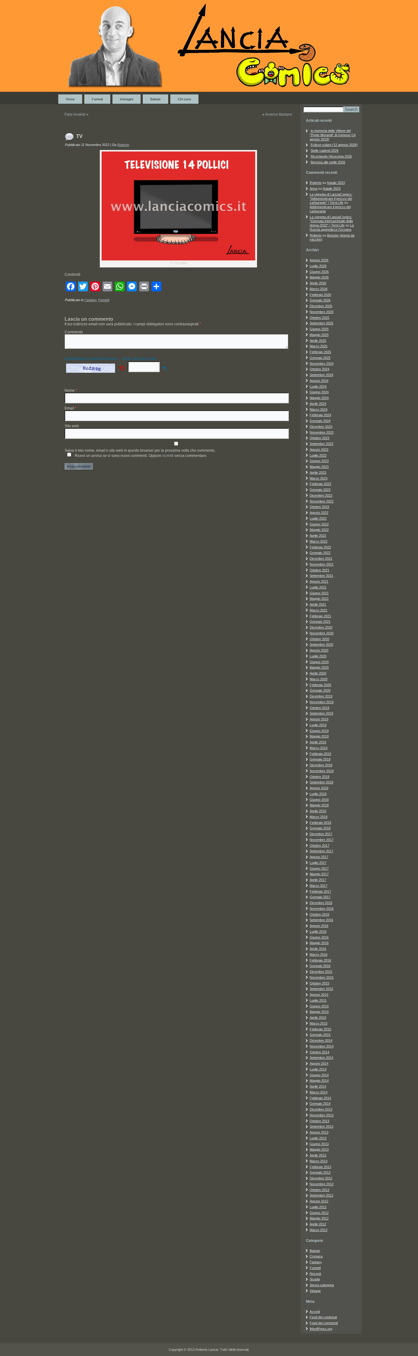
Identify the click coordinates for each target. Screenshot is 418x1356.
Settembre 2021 (321, 575)
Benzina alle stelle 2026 (328, 162)
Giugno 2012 (319, 1213)
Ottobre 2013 (319, 1121)
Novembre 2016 (322, 908)
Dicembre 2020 (321, 627)
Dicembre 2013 (321, 1109)
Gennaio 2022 (320, 553)
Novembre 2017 (322, 840)
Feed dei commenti (324, 1323)
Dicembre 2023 (321, 426)
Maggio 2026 (319, 277)
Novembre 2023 (322, 432)
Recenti (315, 1274)
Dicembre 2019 (321, 696)
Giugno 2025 (319, 329)
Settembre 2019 (321, 713)
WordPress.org (321, 1329)
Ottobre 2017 (319, 845)
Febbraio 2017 (320, 891)
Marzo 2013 (318, 1161)
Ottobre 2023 (319, 438)
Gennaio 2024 (320, 421)
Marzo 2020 (318, 679)
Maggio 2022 (319, 530)
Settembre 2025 (321, 323)
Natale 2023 (336, 183)
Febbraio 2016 (320, 960)
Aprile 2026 (318, 283)
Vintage (315, 1291)
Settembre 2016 (321, 920)
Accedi (315, 1311)
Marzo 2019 (318, 748)
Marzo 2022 (318, 541)
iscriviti (168, 456)
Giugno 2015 (319, 1006)
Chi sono (184, 99)
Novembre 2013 (322, 1115)
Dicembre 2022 (321, 495)
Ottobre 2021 (319, 570)
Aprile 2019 (318, 742)
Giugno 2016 (319, 937)
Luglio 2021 (318, 587)
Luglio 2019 (318, 725)
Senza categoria (322, 1285)
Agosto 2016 (319, 926)
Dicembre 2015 (321, 971)
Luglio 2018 (318, 794)
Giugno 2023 (319, 461)
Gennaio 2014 (320, 1103)
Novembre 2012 (322, 1184)
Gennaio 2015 (320, 1035)
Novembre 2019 (322, 702)
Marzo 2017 (318, 885)
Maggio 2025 (319, 335)
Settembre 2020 (321, 644)
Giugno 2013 (319, 1144)
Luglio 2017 (318, 863)
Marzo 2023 (318, 478)
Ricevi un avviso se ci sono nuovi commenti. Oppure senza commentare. (140, 456)
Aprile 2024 (318, 403)
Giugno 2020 (319, 662)
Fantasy (90, 300)
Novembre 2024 (322, 363)
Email (71, 408)
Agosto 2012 (319, 1201)
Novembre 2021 (322, 564)
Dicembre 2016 (321, 903)
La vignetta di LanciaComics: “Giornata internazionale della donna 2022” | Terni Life (331, 221)
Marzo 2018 (318, 817)
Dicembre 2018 (321, 765)
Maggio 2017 (319, 874)
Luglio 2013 (318, 1138)
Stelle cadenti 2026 (324, 150)
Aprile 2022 (318, 535)
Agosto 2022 (319, 512)
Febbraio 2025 (320, 352)
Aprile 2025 (318, 340)
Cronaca (316, 1256)
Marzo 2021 (318, 610)
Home (70, 99)
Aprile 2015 (318, 1017)
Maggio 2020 (319, 667)
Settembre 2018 (321, 782)
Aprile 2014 (318, 1086)
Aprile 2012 (318, 1224)
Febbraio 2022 (320, 547)
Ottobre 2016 (319, 914)
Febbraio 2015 (320, 1029)
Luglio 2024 (318, 386)
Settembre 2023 (321, 444)
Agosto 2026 (319, 260)
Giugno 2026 (319, 272)
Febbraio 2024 (320, 415)
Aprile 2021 (318, 604)
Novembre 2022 (322, 501)
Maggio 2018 (319, 805)
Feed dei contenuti (323, 1317)
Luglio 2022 (318, 518)
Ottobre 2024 (319, 369)
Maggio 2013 (319, 1149)
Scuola (315, 1279)
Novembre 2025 (322, 312)
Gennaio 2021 (320, 621)
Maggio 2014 (319, 1080)
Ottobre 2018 (319, 777)
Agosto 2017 (319, 857)
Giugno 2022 (319, 524)
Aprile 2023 (318, 472)
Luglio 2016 (318, 931)
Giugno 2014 (319, 1075)
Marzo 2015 (318, 1023)
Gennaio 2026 (320, 300)
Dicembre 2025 (321, 306)
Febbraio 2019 (320, 754)
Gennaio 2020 (320, 690)
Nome (71, 390)
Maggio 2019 (319, 736)
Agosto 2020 (319, 650)
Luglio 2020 (318, 656)
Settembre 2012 (321, 1195)
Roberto (123, 145)
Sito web (72, 426)
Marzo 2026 (318, 289)
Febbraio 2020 (320, 685)
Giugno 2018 (319, 799)
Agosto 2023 (319, 449)
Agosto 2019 (319, 719)
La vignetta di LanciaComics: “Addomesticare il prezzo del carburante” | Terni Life (331, 198)
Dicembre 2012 (321, 1178)
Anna (313, 188)
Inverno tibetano (278, 114)
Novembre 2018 (322, 771)
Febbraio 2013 (320, 1167)
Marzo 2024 (318, 409)
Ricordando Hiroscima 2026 (331, 156)
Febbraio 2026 (320, 295)
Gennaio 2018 (320, 828)
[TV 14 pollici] (178, 205)
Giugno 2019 (319, 731)
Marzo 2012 (318, 1230)
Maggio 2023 (319, 467)
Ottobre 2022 (319, 507)
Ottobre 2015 (319, 983)
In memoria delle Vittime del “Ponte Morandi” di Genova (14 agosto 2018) (333, 135)
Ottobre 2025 (319, 317)
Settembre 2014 (321, 1057)
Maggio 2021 (319, 598)
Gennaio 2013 (320, 1172)
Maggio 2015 (319, 1012)
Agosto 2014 (319, 1063)
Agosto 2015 (319, 994)
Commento (74, 332)
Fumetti (97, 99)
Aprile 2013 (318, 1155)
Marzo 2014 (318, 1092)
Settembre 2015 (321, 989)
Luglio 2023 (318, 455)
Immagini (126, 99)
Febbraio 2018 (320, 822)
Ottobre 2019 (319, 708)
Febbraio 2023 (320, 484)
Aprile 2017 (318, 880)
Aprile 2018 (318, 811)
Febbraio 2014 (320, 1098)
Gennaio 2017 (320, 897)
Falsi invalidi (75, 114)
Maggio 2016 (319, 943)
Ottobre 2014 (319, 1052)
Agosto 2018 (319, 788)
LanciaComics (302, 16)
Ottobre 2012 (319, 1190)
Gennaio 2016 (320, 966)
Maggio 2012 (319, 1218)
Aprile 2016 (318, 949)
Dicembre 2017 (321, 834)
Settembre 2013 (321, 1126)
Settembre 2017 (321, 851)
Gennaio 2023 (320, 489)
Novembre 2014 (322, 1046)
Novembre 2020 (322, 633)
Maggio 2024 (319, 398)
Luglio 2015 (318, 1000)
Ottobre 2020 (319, 639)
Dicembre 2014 (321, 1040)
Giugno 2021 (319, 593)
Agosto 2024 (319, 381)
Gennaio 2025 (320, 358)
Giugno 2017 (319, 868)
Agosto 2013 (319, 1132)
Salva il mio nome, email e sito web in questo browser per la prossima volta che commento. (140, 450)
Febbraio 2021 (320, 616)
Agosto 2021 (319, 581)
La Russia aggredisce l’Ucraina (332, 227)
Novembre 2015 (322, 977)
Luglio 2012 (318, 1207)
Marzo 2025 (318, 346)
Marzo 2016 (318, 954)
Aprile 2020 (318, 673)
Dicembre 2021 (321, 558)
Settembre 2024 (321, 375)
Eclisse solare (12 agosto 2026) (334, 145)
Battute (155, 99)
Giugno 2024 (319, 392)
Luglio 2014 (318, 1069)
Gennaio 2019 (320, 759)
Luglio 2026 (318, 266)
